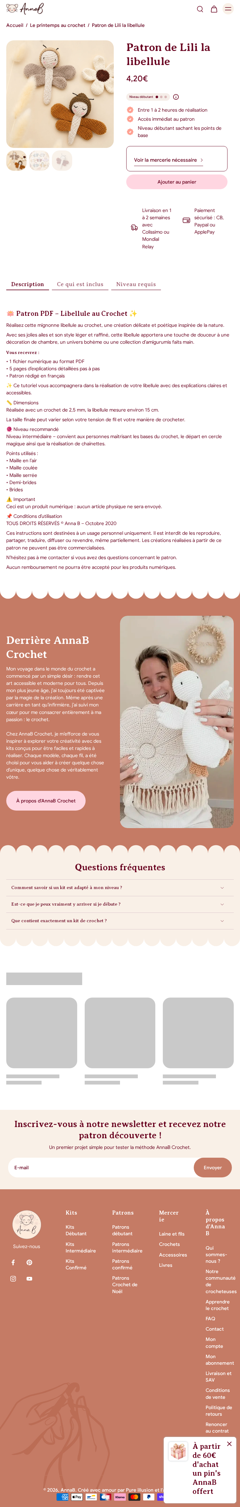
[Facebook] (13, 1262)
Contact (215, 1329)
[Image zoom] (60, 94)
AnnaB (68, 1490)
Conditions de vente (218, 1393)
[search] (200, 9)
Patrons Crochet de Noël (125, 1284)
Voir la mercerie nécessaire (165, 160)
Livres (165, 1265)
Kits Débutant (76, 1230)
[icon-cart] (214, 9)
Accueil (14, 25)
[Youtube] (29, 1279)
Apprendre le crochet (218, 1305)
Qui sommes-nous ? (216, 1254)
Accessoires (173, 1255)
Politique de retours (219, 1410)
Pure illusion (139, 1490)
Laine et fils (172, 1234)
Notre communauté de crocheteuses (220, 1281)
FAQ (210, 1319)
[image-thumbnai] (16, 160)
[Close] (229, 1444)
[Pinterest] (29, 1262)
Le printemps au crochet (57, 25)
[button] (177, 181)
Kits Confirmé (76, 1264)
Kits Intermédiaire (80, 1247)
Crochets (169, 1244)
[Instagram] (13, 1279)
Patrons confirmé (122, 1264)
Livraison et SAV (219, 1376)
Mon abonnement (220, 1359)
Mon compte (214, 1342)
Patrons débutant (122, 1230)
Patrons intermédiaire (126, 1247)
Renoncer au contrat (217, 1427)
